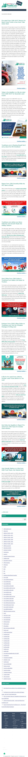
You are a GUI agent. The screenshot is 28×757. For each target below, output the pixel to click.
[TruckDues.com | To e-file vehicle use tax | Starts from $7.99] (12, 4)
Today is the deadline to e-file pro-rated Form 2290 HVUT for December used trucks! (13, 93)
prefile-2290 (6, 651)
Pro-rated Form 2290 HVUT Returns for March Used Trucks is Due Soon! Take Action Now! (14, 22)
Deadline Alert (6, 558)
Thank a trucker (7, 666)
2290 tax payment (7, 545)
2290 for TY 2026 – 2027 (8, 543)
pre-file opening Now (8, 632)
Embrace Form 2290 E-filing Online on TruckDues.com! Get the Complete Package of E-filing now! (13, 325)
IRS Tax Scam (6, 623)
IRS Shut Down (7, 621)
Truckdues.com (22, 756)
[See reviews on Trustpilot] (8, 754)
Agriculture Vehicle (7, 548)
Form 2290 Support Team (9, 604)
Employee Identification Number (10, 575)
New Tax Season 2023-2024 (9, 628)
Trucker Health (7, 674)
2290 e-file (6, 531)
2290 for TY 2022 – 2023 (8, 537)
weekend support (7, 678)
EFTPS (5, 566)
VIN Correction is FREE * (15, 740)
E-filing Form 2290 (6, 481)
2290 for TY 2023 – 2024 (8, 539)
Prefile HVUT (6, 649)
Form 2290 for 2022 (7, 594)
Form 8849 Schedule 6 (8, 609)
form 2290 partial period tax (9, 602)
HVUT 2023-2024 (7, 619)
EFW (4, 569)
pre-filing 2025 (6, 645)
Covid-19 (5, 554)
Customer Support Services (9, 556)
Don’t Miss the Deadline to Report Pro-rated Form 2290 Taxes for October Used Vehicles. (13, 426)
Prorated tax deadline (8, 657)
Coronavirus (6, 552)
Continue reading (21, 88)
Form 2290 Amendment (8, 579)
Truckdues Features (8, 672)
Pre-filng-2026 (6, 647)
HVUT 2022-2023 (7, 617)
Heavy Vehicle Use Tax (23, 717)
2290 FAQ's (7, 742)
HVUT (5, 613)
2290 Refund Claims (22, 727)
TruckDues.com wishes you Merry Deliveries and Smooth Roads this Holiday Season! (12, 223)
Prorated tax (6, 655)
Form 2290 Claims (7, 581)
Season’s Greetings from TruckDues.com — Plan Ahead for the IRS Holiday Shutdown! (14, 705)
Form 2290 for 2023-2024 (9, 600)
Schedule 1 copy (7, 659)
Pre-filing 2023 (6, 640)
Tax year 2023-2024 (7, 664)
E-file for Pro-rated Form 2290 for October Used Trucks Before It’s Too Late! (13, 378)
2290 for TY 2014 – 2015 (8, 533)
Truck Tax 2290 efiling (8, 668)
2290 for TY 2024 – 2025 (8, 541)
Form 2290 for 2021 (7, 592)
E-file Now (6, 564)
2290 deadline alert (7, 529)
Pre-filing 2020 (6, 636)
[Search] (24, 519)
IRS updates (6, 626)
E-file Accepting (7, 562)
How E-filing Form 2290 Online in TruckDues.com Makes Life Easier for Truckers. (13, 280)
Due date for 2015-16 (8, 560)
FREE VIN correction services (9, 611)
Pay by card (6, 630)
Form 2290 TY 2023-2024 (8, 607)
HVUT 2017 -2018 (7, 615)
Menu (3, 9)
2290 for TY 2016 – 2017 (8, 535)
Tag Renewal (6, 661)
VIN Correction (7, 676)
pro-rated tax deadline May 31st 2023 (11, 653)
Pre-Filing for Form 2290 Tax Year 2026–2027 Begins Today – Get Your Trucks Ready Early (13, 693)
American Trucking (7, 550)
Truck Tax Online (7, 670)
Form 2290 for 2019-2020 (9, 585)
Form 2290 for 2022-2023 (9, 598)
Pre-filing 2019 (6, 634)
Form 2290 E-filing (7, 583)
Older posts (5, 512)
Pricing (14, 729)
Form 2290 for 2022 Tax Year (9, 596)
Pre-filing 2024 (6, 642)
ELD (4, 573)
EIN (4, 571)
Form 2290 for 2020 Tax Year (9, 588)
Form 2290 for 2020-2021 (9, 590)
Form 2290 (6, 577)
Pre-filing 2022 (6, 638)
